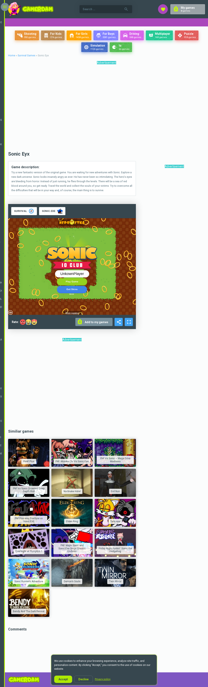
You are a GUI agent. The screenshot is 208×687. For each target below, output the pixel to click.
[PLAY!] (28, 453)
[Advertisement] (107, 108)
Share (119, 322)
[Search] (126, 9)
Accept (63, 679)
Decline (83, 679)
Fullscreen (129, 322)
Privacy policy (102, 679)
